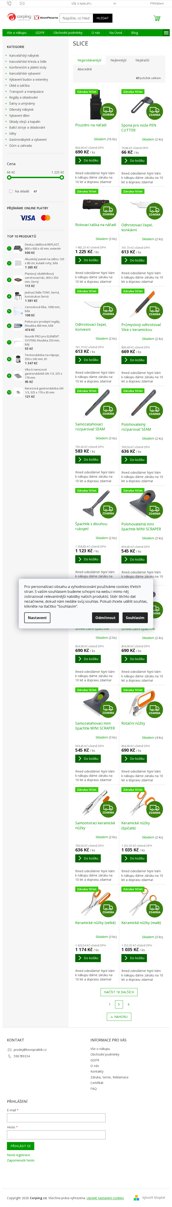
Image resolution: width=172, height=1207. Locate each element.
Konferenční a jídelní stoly (27, 67)
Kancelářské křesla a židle (28, 61)
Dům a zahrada (20, 145)
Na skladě (26, 191)
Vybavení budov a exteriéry (28, 79)
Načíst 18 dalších (119, 992)
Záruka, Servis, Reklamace (109, 1077)
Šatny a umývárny (22, 103)
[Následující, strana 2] (119, 1004)
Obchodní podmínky (104, 1054)
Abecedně (84, 69)
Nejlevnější (118, 60)
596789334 (22, 1056)
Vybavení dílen (19, 115)
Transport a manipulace (26, 91)
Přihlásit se (21, 1146)
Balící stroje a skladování (27, 127)
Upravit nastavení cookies (105, 1198)
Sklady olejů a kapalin (24, 121)
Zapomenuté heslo (20, 1160)
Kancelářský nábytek (24, 55)
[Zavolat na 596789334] (13, 3)
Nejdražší (142, 60)
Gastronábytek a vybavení (28, 139)
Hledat (103, 18)
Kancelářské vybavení (24, 73)
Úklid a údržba (19, 85)
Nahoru (121, 1017)
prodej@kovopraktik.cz (30, 1049)
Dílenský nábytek (21, 109)
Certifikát (96, 1083)
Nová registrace (18, 1155)
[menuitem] (16, 32)
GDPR (94, 1060)
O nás (94, 1066)
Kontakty (96, 1071)
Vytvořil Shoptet (153, 1197)
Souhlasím (135, 617)
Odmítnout (105, 617)
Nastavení (37, 617)
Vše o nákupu (81, 4)
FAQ (93, 1088)
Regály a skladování (23, 97)
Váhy (12, 133)
